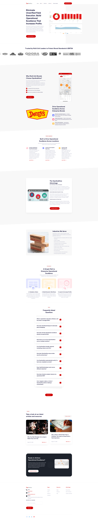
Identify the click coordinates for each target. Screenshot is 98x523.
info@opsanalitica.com (31, 494)
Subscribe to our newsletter (30, 500)
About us (48, 493)
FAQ (57, 493)
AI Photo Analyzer (55, 3)
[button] (41, 3)
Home (38, 3)
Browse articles (67, 416)
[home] (29, 3)
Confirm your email (69, 493)
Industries (48, 495)
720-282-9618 (30, 491)
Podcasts (58, 491)
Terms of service (68, 491)
